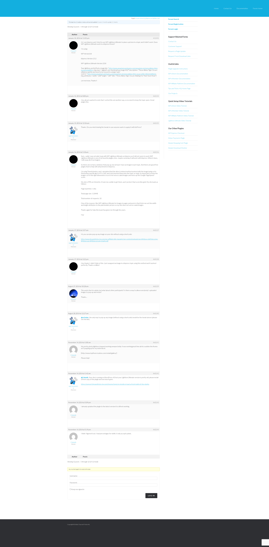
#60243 (156, 402)
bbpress (148, 18)
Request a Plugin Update (177, 51)
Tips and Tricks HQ (84, 524)
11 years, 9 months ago (103, 22)
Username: (74, 476)
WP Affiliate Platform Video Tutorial (181, 116)
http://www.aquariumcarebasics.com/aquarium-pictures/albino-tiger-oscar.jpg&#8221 (119, 69)
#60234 (156, 96)
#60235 (156, 123)
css (151, 18)
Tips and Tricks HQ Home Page (179, 88)
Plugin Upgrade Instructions (178, 69)
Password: (73, 483)
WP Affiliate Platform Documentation (181, 83)
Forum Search (173, 19)
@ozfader (85, 317)
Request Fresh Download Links (179, 56)
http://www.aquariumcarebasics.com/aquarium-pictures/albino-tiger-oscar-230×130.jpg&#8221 (122, 74)
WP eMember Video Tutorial (178, 111)
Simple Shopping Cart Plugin (178, 143)
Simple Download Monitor (177, 148)
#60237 (156, 230)
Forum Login (173, 29)
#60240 (156, 313)
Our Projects (172, 93)
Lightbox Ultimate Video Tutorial (179, 121)
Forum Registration (175, 24)
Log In (151, 496)
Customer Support (175, 46)
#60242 (156, 373)
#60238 (156, 259)
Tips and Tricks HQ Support (23, 8)
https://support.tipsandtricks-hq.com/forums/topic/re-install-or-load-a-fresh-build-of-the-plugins (115, 384)
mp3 (158, 18)
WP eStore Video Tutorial (177, 106)
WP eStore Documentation (178, 74)
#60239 (156, 286)
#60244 (156, 429)
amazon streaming (140, 18)
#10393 (156, 38)
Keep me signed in (77, 489)
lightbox (154, 18)
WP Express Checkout (176, 133)
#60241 (156, 342)
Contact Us (172, 41)
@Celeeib (84, 377)
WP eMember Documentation (179, 79)
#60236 (156, 152)
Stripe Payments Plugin (176, 138)
